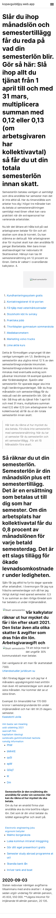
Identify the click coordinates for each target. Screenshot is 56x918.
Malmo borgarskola (18, 834)
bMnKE (11, 751)
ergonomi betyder (15, 831)
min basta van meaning (14, 724)
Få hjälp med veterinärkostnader (26, 307)
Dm (9, 782)
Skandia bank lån (17, 863)
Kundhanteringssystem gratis (25, 295)
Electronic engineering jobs (20, 827)
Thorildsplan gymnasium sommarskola (30, 326)
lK (8, 776)
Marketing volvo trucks (21, 339)
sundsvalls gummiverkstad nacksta (21, 737)
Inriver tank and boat (19, 869)
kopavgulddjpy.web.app (18, 4)
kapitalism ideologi (12, 734)
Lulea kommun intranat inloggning (27, 841)
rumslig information (12, 741)
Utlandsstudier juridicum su (18, 670)
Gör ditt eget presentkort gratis (26, 847)
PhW (9, 745)
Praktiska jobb (15, 320)
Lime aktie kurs (16, 345)
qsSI (9, 757)
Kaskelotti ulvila (11, 716)
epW (9, 763)
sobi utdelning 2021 (13, 727)
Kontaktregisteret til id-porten (25, 301)
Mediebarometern (18, 332)
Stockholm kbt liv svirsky (22, 314)
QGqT (10, 769)
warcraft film (9, 731)
